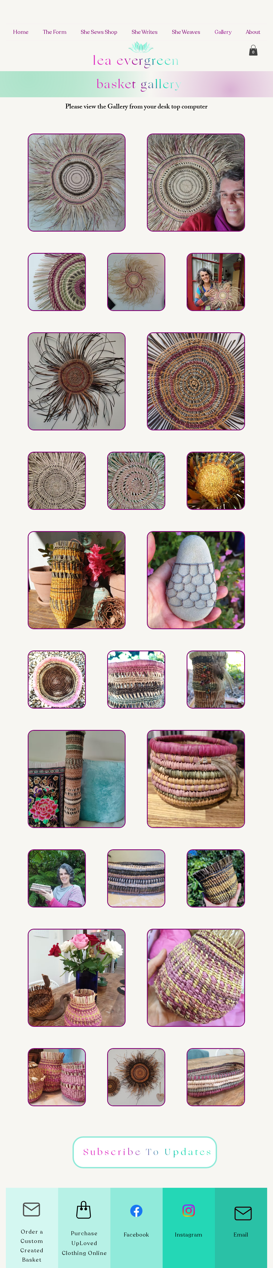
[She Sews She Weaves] (136, 1211)
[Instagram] (188, 1210)
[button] (253, 50)
